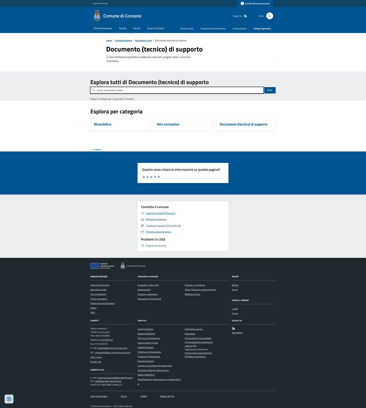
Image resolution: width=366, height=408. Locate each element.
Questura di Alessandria (149, 356)
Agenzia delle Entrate (148, 343)
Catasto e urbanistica (148, 294)
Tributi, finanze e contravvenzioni (200, 289)
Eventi (235, 313)
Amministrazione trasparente (198, 342)
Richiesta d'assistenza (195, 356)
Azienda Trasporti (146, 347)
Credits (143, 396)
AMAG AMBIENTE (146, 375)
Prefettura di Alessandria (149, 352)
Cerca (269, 90)
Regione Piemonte (100, 3)
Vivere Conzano (155, 28)
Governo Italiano (145, 329)
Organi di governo (98, 298)
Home (109, 40)
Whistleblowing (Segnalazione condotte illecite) (159, 382)
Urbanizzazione (240, 28)
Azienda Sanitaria (146, 361)
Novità (122, 28)
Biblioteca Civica (192, 294)
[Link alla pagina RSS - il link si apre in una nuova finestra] (245, 16)
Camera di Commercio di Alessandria (155, 365)
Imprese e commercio (195, 285)
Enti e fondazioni (98, 294)
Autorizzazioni (144, 289)
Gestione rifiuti (186, 28)
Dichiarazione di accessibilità (198, 338)
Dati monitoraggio (98, 396)
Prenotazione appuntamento (198, 353)
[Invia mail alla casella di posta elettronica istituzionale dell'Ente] (112, 348)
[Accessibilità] (9, 399)
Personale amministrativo (102, 303)
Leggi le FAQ (191, 346)
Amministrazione (103, 28)
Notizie (235, 285)
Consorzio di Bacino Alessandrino (153, 370)
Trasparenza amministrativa (213, 28)
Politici (93, 308)
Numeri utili (95, 361)
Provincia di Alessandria (149, 338)
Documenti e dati (143, 40)
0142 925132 (106, 340)
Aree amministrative (100, 285)
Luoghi (235, 308)
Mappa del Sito (167, 396)
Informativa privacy (194, 329)
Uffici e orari (96, 357)
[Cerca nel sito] (268, 15)
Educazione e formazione (149, 298)
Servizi (136, 28)
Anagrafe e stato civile (148, 285)
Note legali (190, 333)
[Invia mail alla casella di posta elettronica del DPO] (115, 378)
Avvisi (234, 289)
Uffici (92, 312)
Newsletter (237, 332)
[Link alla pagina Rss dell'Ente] (233, 328)
